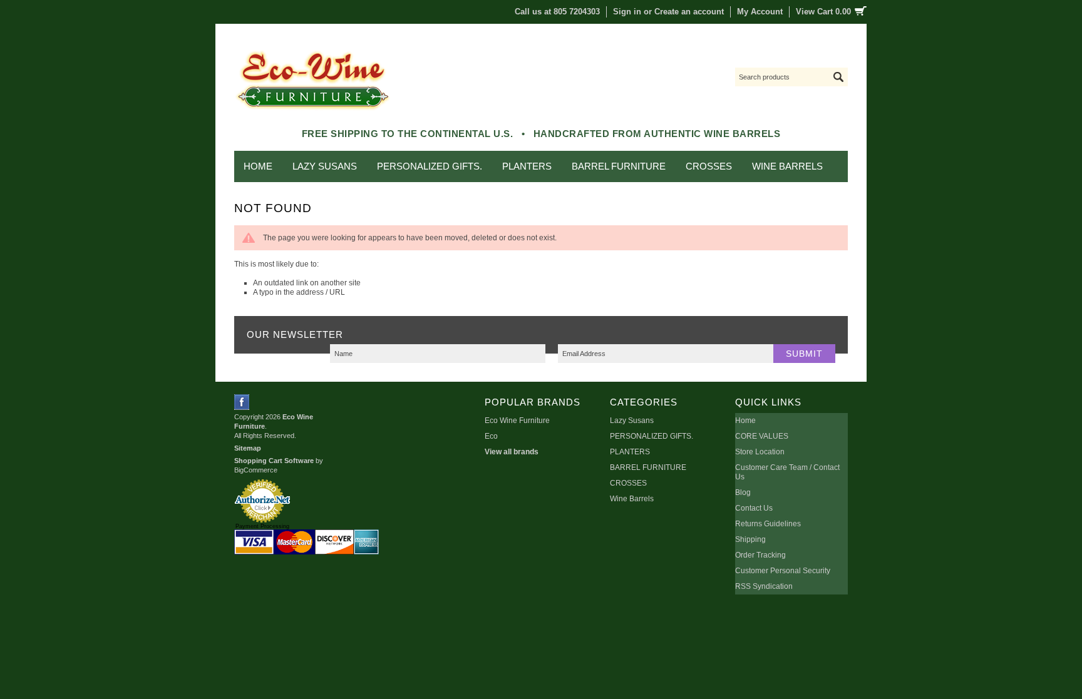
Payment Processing (262, 526)
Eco (491, 436)
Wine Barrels (787, 166)
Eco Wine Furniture (517, 420)
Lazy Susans (324, 166)
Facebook (242, 402)
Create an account (689, 11)
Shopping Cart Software (274, 460)
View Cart (823, 11)
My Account (760, 11)
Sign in (627, 11)
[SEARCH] (838, 77)
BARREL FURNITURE (619, 166)
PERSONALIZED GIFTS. (429, 166)
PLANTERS (527, 166)
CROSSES (709, 166)
